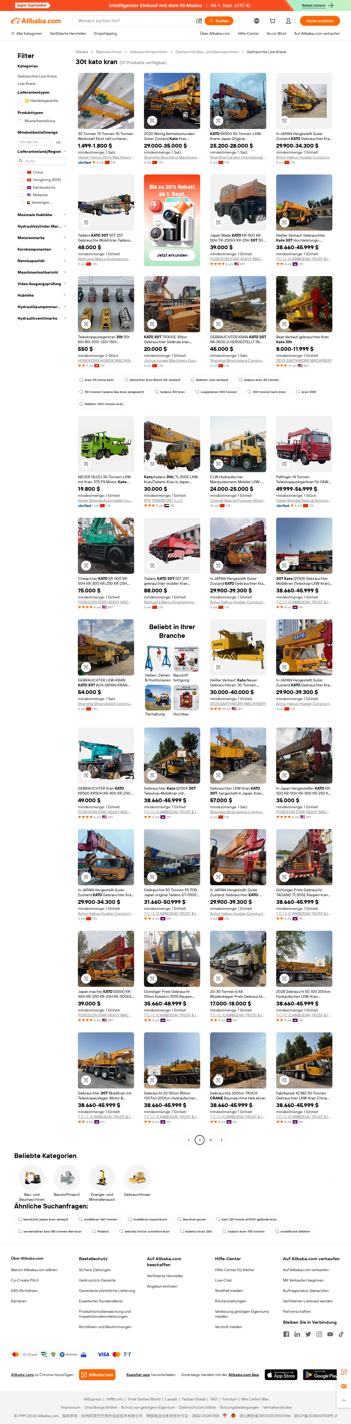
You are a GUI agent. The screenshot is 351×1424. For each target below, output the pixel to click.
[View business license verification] (225, 1416)
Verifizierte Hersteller (165, 1276)
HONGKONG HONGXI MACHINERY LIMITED (106, 360)
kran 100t (309, 392)
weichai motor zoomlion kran (147, 1231)
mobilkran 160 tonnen (100, 1219)
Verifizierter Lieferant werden (308, 1301)
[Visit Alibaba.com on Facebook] (286, 1334)
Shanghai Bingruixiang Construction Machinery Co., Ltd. (238, 360)
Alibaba (82, 52)
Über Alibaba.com (27, 1258)
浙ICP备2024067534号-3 (315, 1416)
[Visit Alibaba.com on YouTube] (330, 1334)
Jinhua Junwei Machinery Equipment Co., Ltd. (172, 360)
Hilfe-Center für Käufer (234, 1270)
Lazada (171, 1399)
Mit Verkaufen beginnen (303, 1280)
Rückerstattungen (230, 1301)
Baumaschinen (109, 52)
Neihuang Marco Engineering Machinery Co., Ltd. (106, 259)
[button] (199, 21)
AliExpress (92, 1399)
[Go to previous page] (189, 1140)
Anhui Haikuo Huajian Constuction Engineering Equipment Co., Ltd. (304, 157)
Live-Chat (223, 1280)
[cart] (273, 21)
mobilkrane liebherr (296, 1231)
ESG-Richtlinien (24, 1290)
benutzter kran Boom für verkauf (155, 380)
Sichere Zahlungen (95, 1270)
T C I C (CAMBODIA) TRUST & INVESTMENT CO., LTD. (304, 259)
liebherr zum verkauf (212, 380)
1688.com (114, 1399)
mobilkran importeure (150, 1219)
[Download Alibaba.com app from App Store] (281, 1374)
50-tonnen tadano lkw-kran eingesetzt (114, 392)
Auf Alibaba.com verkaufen (306, 1270)
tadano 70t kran (172, 392)
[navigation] (41, 596)
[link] (344, 1372)
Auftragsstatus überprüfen (306, 1290)
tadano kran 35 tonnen (261, 380)
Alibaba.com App (243, 1375)
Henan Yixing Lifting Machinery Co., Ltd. (106, 157)
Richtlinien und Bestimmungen (105, 1327)
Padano (103, 1231)
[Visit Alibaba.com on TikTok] (341, 1334)
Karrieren (19, 1301)
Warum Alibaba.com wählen (34, 1270)
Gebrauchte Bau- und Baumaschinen (207, 52)
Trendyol (229, 1399)
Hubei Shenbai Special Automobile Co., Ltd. (304, 500)
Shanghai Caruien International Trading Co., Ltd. (238, 157)
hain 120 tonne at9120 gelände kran (249, 1219)
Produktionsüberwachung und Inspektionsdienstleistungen (105, 1314)
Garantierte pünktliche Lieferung (107, 1290)
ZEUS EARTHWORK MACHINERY (304, 360)
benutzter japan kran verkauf (45, 1219)
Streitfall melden (229, 1290)
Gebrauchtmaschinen (148, 52)
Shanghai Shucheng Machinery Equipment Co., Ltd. (172, 157)
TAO (213, 1399)
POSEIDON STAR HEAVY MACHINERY (238, 259)
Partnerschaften (297, 1311)
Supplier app (138, 1375)
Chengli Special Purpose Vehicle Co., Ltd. (238, 500)
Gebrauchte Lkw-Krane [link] (266, 52)
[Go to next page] (222, 1140)
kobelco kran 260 (198, 1231)
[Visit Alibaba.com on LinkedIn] (297, 1334)
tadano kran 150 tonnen (246, 1231)
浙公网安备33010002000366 (265, 1416)
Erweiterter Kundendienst (101, 1301)
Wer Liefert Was (255, 1399)
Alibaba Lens (22, 1375)
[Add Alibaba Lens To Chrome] (97, 1374)
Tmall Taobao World (144, 1399)
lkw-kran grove (194, 1219)
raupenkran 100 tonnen (219, 392)
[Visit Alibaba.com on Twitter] (308, 1334)
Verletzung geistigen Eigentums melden (242, 1314)
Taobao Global (193, 1399)
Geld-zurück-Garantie (97, 1280)
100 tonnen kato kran (269, 392)
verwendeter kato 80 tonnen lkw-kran (52, 1231)
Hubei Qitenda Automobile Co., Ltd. (106, 500)
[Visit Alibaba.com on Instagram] (319, 1334)
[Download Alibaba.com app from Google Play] (321, 1374)
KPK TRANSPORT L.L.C (163, 500)
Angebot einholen (162, 1286)
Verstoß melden (228, 1327)
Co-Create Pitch (25, 1280)
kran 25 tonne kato (99, 380)
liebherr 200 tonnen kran (104, 404)
